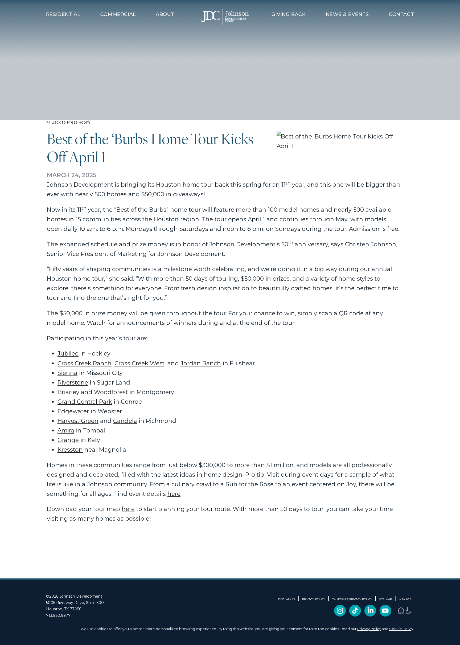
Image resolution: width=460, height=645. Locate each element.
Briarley (68, 392)
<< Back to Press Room (68, 122)
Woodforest (111, 392)
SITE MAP (385, 599)
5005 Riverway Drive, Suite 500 (75, 602)
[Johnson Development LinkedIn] (370, 614)
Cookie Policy (401, 629)
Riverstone (73, 382)
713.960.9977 (58, 615)
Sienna (67, 372)
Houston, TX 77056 (63, 609)
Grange (68, 439)
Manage (405, 599)
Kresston (70, 449)
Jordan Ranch (200, 363)
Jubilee (68, 353)
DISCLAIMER (286, 599)
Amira (66, 430)
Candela (125, 420)
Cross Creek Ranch (85, 363)
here (173, 493)
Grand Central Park (85, 401)
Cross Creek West (139, 363)
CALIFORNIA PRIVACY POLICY (352, 599)
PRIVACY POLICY (313, 599)
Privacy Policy (369, 629)
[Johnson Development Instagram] (340, 614)
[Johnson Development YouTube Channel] (385, 614)
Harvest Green (78, 420)
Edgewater (73, 411)
